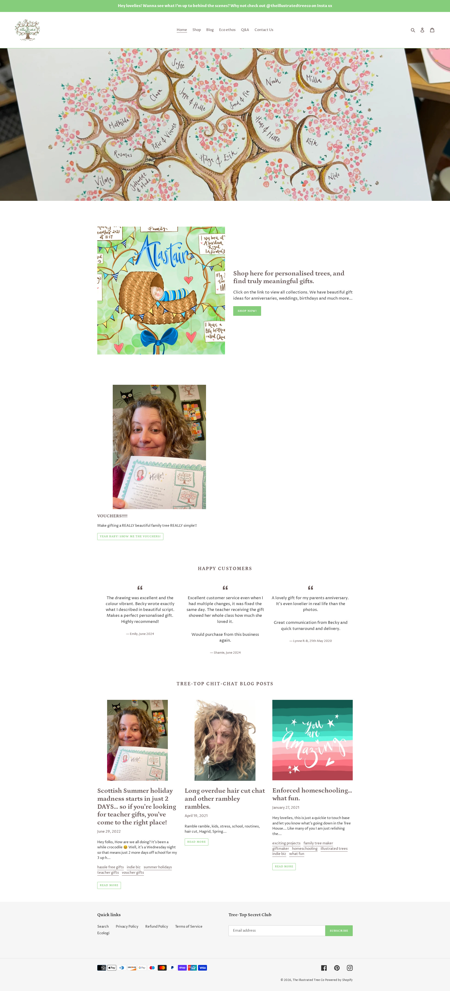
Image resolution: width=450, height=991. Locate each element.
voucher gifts (133, 872)
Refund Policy (156, 926)
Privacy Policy (127, 926)
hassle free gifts (110, 867)
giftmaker (280, 848)
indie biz (134, 867)
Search (103, 926)
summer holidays (158, 867)
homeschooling (305, 848)
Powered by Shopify (339, 980)
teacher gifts (108, 872)
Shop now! (247, 311)
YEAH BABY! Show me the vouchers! (130, 536)
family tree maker (318, 843)
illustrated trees (334, 848)
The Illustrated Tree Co (308, 980)
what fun (296, 853)
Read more (109, 885)
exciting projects (286, 843)
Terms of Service (188, 926)
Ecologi (103, 933)
